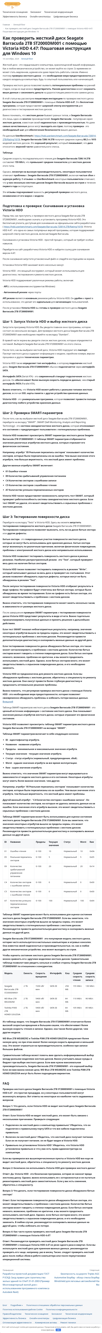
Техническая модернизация (58, 12)
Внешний (8, 701)
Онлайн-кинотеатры (40, 16)
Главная (6, 24)
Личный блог (19, 24)
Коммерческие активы (46, 1322)
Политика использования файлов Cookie (22, 1309)
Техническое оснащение (15, 12)
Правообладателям (12, 1313)
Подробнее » (16, 1305)
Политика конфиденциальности (61, 1309)
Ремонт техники (68, 1322)
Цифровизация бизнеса (66, 16)
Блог (5, 1305)
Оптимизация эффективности (17, 1322)
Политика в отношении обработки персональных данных (54, 1305)
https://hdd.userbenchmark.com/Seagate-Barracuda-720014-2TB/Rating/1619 (43, 226)
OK (58, 1330)
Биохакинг (36, 12)
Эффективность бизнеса (15, 16)
